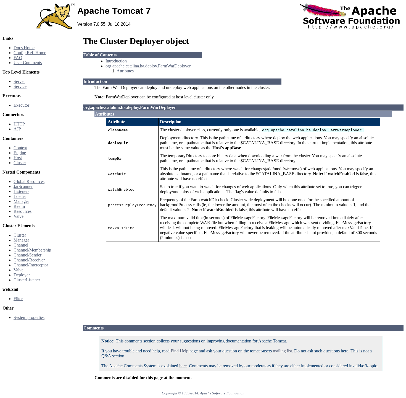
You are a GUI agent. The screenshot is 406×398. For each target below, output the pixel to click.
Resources (22, 211)
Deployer (22, 275)
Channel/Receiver (29, 260)
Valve (18, 216)
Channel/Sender (27, 255)
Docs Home (24, 47)
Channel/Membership (32, 250)
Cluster (20, 162)
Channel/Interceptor (31, 265)
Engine (20, 152)
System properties (29, 317)
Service (20, 86)
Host (18, 157)
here (183, 365)
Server (19, 81)
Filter (18, 298)
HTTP (19, 124)
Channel (21, 245)
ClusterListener (27, 279)
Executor (21, 105)
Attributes (125, 71)
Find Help (179, 351)
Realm (19, 206)
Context (20, 147)
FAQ (18, 57)
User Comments (28, 62)
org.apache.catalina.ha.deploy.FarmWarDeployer (148, 66)
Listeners (21, 191)
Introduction (116, 61)
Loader (20, 196)
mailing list (282, 351)
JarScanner (23, 186)
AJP (17, 129)
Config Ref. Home (30, 52)
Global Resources (29, 181)
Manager (21, 201)
